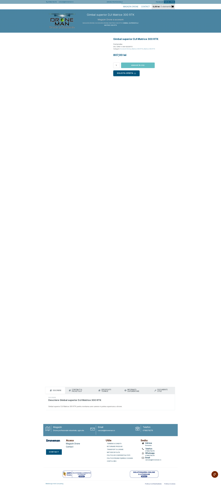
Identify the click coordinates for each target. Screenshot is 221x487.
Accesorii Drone (102, 23)
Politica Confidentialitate (153, 484)
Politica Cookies (169, 484)
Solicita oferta (169, 2)
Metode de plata (113, 452)
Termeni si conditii (114, 443)
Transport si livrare (115, 449)
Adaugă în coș (137, 65)
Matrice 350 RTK (149, 49)
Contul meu (111, 461)
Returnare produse (114, 446)
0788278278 (148, 430)
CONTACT (54, 452)
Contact (145, 6)
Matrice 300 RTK (115, 23)
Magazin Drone (130, 6)
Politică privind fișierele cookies (120, 458)
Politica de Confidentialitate (118, 455)
